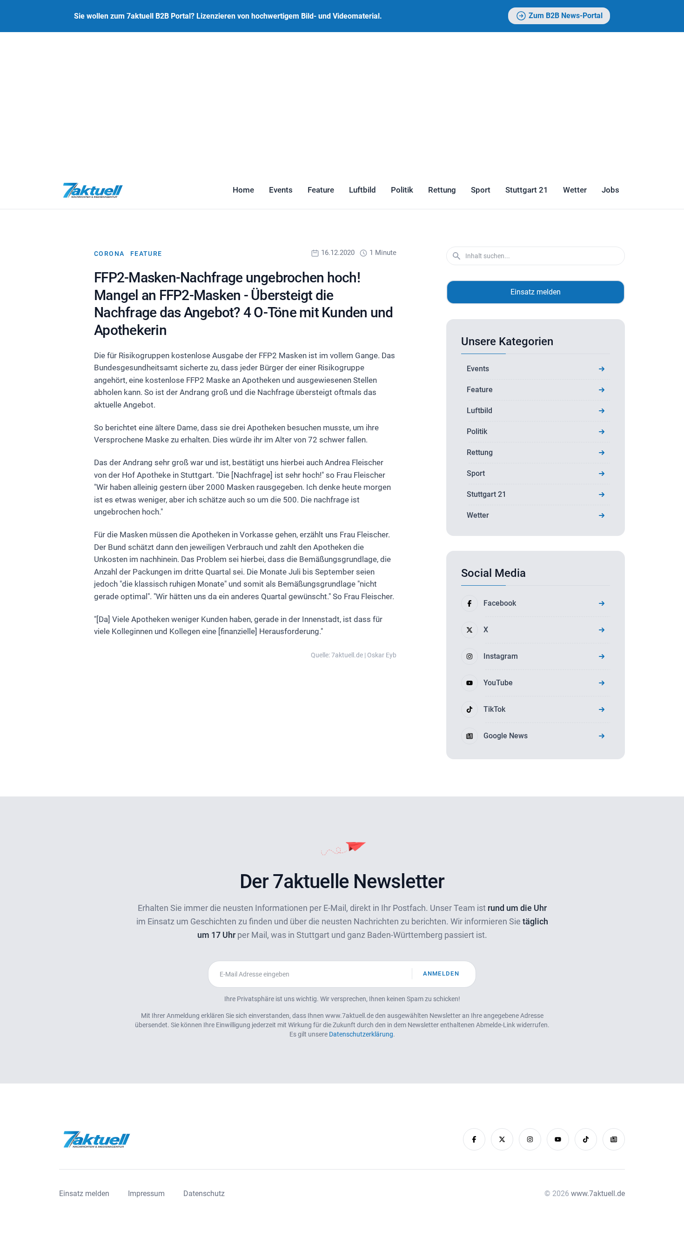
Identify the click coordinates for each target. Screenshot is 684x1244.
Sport (480, 189)
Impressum (146, 1193)
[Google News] (614, 1139)
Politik (402, 189)
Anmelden (441, 973)
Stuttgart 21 (526, 189)
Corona (110, 253)
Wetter (575, 189)
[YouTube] (558, 1139)
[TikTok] (586, 1139)
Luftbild (362, 189)
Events (281, 189)
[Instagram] (530, 1139)
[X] (502, 1139)
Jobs (610, 189)
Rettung (442, 189)
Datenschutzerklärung (361, 1034)
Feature (321, 189)
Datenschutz (204, 1193)
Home (243, 189)
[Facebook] (474, 1139)
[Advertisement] (342, 102)
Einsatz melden (535, 292)
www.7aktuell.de (598, 1193)
